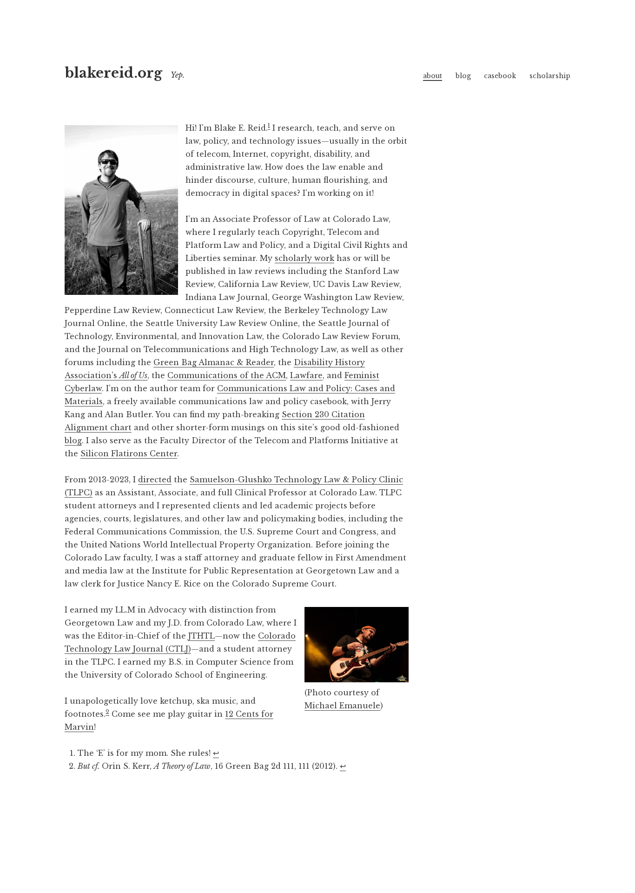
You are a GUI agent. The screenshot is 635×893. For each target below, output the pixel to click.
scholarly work (304, 258)
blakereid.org (113, 73)
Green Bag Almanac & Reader (213, 362)
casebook (500, 76)
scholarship (549, 76)
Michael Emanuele (342, 705)
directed (155, 479)
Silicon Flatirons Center (128, 453)
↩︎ (216, 753)
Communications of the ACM (226, 375)
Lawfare (306, 375)
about (432, 76)
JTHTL (201, 635)
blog (463, 76)
